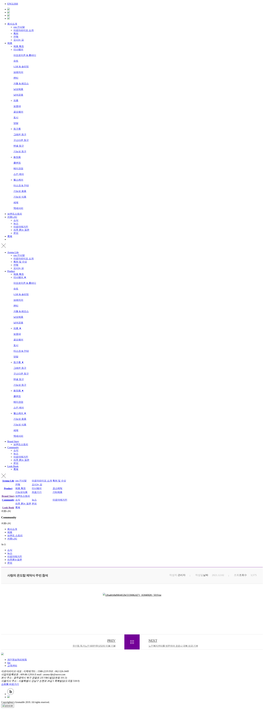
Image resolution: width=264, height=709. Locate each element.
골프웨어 (18, 112)
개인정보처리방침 (17, 659)
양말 (15, 123)
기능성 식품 (19, 197)
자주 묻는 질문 (21, 230)
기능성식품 (21, 492)
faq (8, 662)
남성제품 (18, 89)
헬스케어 (18, 180)
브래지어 (18, 72)
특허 (15, 33)
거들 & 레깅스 (21, 83)
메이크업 (18, 168)
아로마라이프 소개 (23, 30)
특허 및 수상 (20, 261)
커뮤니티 (12, 217)
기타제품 (57, 492)
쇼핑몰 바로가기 (10, 684)
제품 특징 (18, 46)
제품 (9, 43)
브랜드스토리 (14, 214)
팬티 (15, 78)
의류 (15, 100)
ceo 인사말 (19, 27)
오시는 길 (18, 40)
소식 (15, 220)
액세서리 (18, 208)
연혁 (15, 36)
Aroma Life (13, 252)
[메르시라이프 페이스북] (8, 12)
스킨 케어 (18, 174)
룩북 (9, 236)
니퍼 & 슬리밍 (21, 66)
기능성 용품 (19, 191)
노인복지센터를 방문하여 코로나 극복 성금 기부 (173, 643)
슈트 (15, 61)
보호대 (17, 106)
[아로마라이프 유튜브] (8, 9)
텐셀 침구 (18, 146)
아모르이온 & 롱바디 (24, 55)
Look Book (12, 466)
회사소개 (12, 24)
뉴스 (15, 223)
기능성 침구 (19, 151)
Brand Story (13, 441)
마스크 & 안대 (21, 185)
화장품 (17, 157)
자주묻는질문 (14, 559)
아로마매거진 (20, 226)
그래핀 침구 (19, 134)
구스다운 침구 (21, 140)
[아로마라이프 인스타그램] (8, 15)
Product (11, 271)
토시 (15, 117)
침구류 (17, 129)
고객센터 (12, 665)
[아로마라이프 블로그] (8, 18)
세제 (15, 202)
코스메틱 (57, 488)
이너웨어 (18, 49)
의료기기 (37, 492)
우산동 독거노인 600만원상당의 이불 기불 (94, 643)
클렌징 (17, 163)
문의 (15, 233)
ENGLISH (12, 3)
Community (13, 447)
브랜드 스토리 (15, 535)
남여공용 (18, 95)
